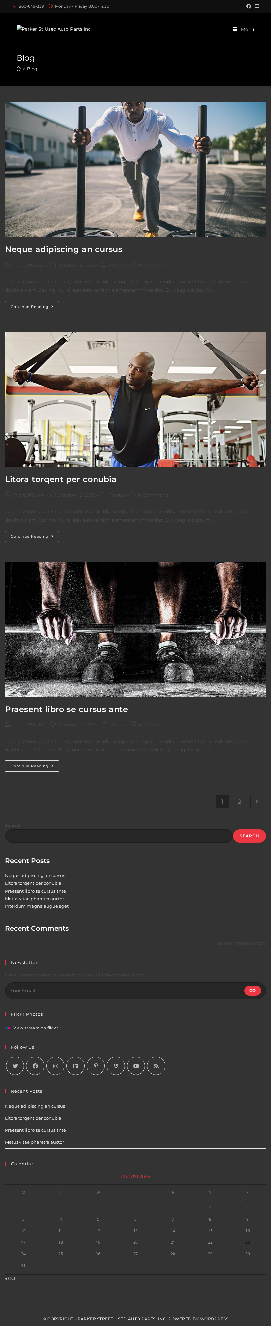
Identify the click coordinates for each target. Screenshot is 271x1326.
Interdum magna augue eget (37, 906)
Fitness (116, 265)
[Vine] (116, 1066)
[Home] (19, 68)
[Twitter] (15, 1066)
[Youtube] (136, 1066)
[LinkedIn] (75, 1066)
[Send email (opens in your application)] (256, 6)
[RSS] (156, 1066)
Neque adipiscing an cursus (64, 249)
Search (12, 825)
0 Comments (153, 265)
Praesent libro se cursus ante (66, 709)
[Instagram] (55, 1066)
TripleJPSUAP (28, 265)
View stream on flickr (35, 1028)
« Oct (10, 1278)
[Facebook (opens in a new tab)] (248, 6)
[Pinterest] (96, 1066)
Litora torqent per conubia (61, 479)
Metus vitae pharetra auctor (34, 898)
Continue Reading (35, 308)
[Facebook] (35, 1066)
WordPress (214, 1318)
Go (252, 990)
